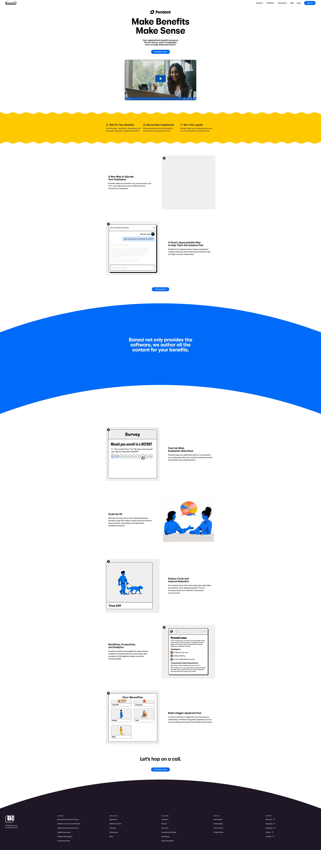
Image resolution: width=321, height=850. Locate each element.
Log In (299, 3)
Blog (111, 836)
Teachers (165, 819)
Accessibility (218, 823)
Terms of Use (218, 828)
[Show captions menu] (184, 98)
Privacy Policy (218, 832)
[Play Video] (126, 98)
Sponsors (165, 828)
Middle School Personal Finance (68, 823)
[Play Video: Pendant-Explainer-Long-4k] (160, 78)
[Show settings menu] (191, 98)
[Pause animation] (164, 158)
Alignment (113, 819)
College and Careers (64, 836)
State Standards (168, 841)
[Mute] (187, 98)
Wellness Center (115, 823)
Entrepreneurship (63, 841)
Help (292, 3)
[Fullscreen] (194, 98)
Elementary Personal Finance (67, 819)
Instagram (269, 828)
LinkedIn (269, 836)
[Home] (11, 3)
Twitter (268, 832)
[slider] (157, 98)
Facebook (269, 823)
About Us (269, 819)
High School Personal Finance (68, 828)
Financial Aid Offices (169, 832)
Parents (164, 823)
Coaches (113, 828)
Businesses (166, 836)
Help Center (217, 819)
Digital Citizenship (64, 832)
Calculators (114, 832)
